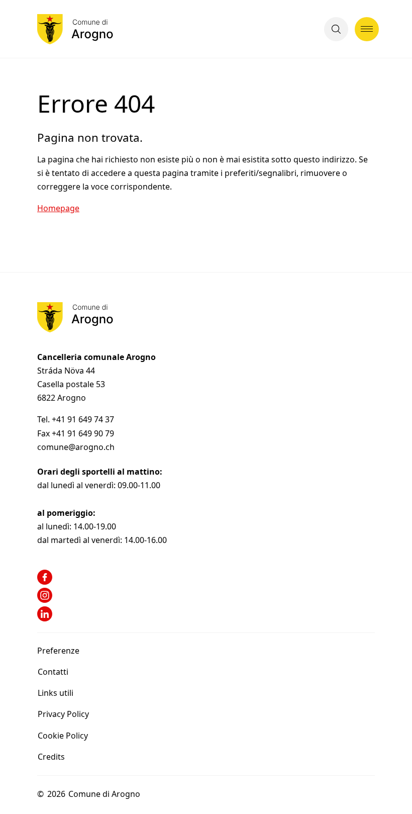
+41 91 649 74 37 (84, 419)
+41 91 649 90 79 (83, 433)
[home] (75, 29)
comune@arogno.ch (76, 447)
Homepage (58, 208)
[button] (336, 29)
